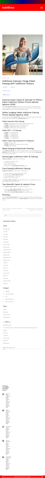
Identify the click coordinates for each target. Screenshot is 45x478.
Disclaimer (5, 340)
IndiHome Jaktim (6, 90)
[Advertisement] (22, 20)
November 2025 (6, 252)
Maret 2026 (5, 242)
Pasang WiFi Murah (9, 299)
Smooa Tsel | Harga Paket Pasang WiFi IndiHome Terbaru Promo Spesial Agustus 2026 (8, 432)
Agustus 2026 (6, 229)
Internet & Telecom (9, 293)
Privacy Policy (6, 338)
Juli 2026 (5, 231)
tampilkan (7, 94)
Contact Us (5, 335)
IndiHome (5, 87)
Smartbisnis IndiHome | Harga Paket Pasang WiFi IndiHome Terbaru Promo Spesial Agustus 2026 (8, 463)
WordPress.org (6, 317)
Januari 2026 (6, 247)
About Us (5, 332)
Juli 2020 (5, 283)
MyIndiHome (6, 343)
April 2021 (5, 278)
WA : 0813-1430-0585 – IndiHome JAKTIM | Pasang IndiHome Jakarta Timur (20, 327)
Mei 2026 (5, 236)
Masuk (4, 309)
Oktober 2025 (6, 255)
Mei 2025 (5, 268)
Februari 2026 (6, 244)
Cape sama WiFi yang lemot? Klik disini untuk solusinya (19, 1)
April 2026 (5, 239)
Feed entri (5, 312)
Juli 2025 (5, 262)
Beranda (5, 330)
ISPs (6, 296)
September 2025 (7, 257)
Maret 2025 (5, 270)
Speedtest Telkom (7, 325)
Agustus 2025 (6, 260)
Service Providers (9, 301)
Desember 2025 (6, 249)
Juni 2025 (5, 265)
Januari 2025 (6, 273)
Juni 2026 (5, 234)
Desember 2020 (6, 280)
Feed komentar (6, 314)
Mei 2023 (5, 275)
